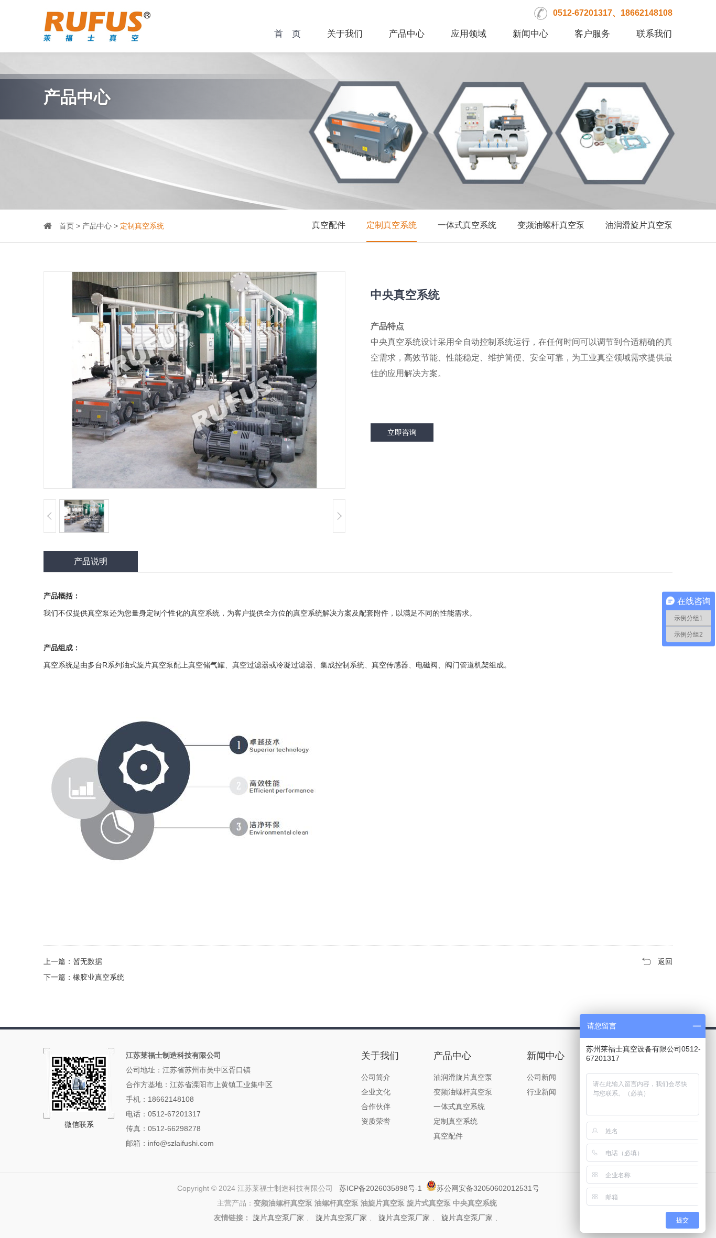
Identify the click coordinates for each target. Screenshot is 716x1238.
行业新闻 (541, 1092)
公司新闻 (541, 1077)
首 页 (287, 34)
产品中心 (407, 34)
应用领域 (468, 34)
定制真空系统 (391, 225)
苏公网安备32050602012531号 (488, 1188)
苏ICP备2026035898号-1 (380, 1188)
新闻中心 (530, 34)
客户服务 (592, 34)
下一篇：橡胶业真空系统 (84, 977)
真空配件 (328, 225)
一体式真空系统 (467, 225)
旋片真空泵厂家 (278, 1217)
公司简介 (375, 1077)
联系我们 (654, 34)
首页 (66, 226)
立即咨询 (402, 432)
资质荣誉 (375, 1121)
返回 (665, 961)
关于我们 (345, 34)
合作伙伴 (375, 1106)
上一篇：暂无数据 (73, 961)
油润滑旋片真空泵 (638, 225)
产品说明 (90, 561)
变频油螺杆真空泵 (550, 225)
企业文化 (375, 1092)
